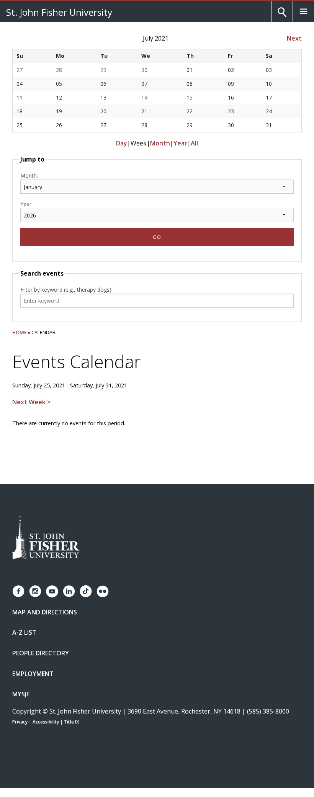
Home (19, 332)
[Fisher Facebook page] (18, 591)
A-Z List (24, 632)
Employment (33, 674)
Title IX (71, 722)
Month (160, 143)
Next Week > (31, 402)
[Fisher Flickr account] (102, 591)
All (194, 143)
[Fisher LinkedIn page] (69, 591)
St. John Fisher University (59, 12)
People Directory (40, 653)
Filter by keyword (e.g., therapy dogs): (66, 289)
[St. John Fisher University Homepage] (46, 537)
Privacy (20, 722)
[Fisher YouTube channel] (52, 591)
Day (121, 143)
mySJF (20, 694)
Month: (29, 175)
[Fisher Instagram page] (35, 591)
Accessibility (46, 722)
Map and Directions (44, 612)
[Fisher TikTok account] (86, 591)
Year (180, 143)
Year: (26, 203)
